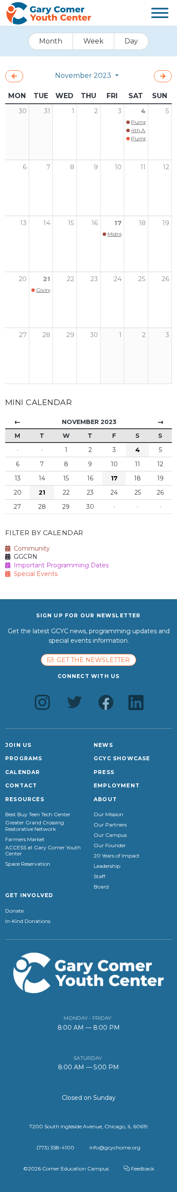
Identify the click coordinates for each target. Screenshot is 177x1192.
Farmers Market (25, 839)
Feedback (142, 1168)
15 (71, 223)
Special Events (34, 574)
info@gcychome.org (114, 1147)
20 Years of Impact (117, 856)
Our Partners (110, 825)
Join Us (18, 745)
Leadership (107, 866)
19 (165, 223)
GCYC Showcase (122, 758)
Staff (99, 876)
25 (142, 279)
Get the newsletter (91, 660)
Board (101, 887)
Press (104, 772)
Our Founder (110, 845)
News (103, 745)
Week (93, 41)
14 (46, 223)
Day (131, 41)
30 (94, 335)
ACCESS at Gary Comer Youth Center (43, 851)
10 (118, 167)
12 (166, 167)
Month (50, 41)
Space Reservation (27, 864)
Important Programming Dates (59, 565)
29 (70, 335)
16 (95, 223)
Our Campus (110, 835)
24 (117, 279)
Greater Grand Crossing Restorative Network (34, 826)
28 (46, 335)
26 (165, 279)
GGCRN (23, 556)
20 (22, 279)
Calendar (22, 772)
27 (23, 335)
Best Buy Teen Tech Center (37, 814)
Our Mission (108, 814)
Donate (14, 911)
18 (142, 223)
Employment (117, 785)
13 (23, 223)
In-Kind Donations (27, 921)
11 (143, 167)
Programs (24, 758)
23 (94, 279)
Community (30, 548)
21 (46, 279)
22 (70, 279)
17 (118, 223)
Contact (21, 785)
